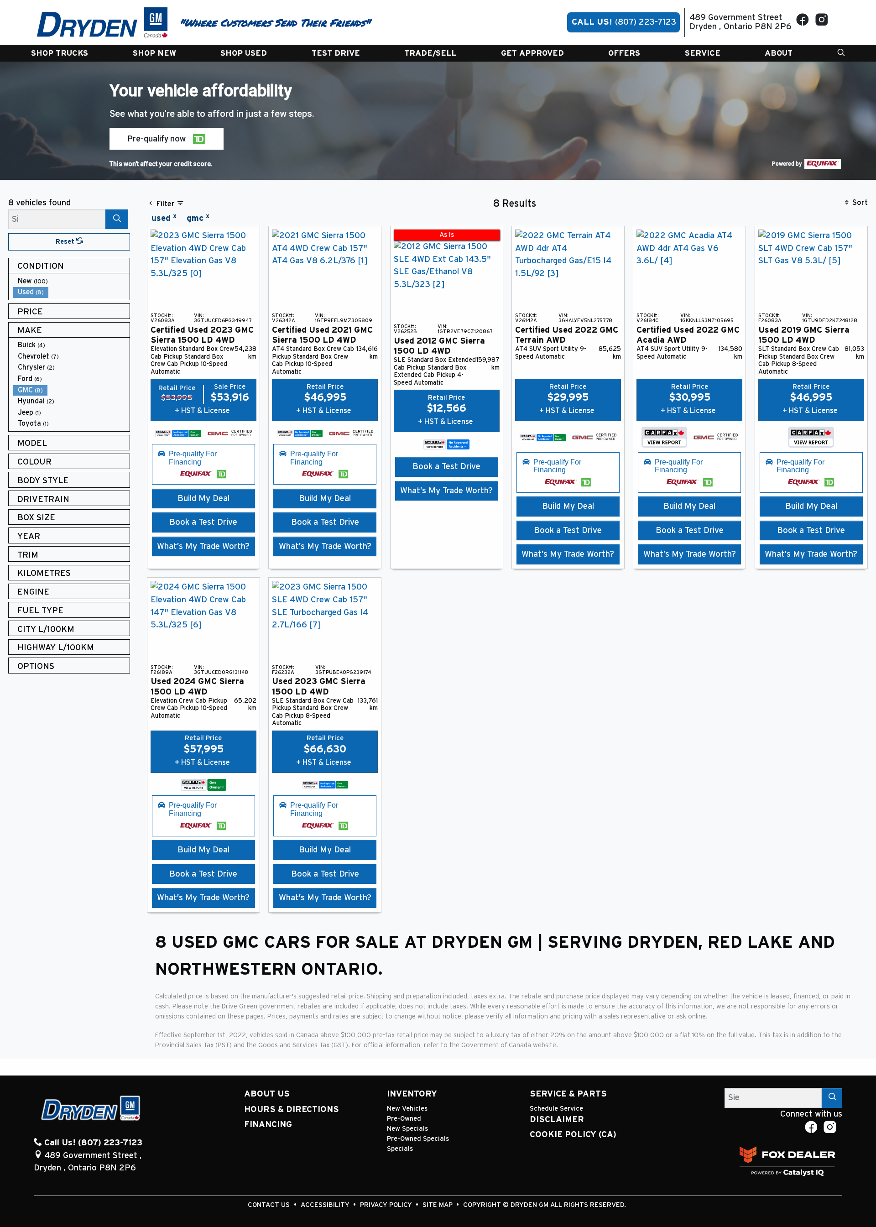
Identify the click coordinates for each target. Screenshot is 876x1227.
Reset (66, 241)
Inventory (412, 1094)
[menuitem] (71, 281)
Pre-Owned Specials (418, 1138)
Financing (268, 1124)
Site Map (438, 1204)
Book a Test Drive (203, 522)
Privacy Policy (387, 1204)
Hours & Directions (291, 1109)
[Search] (116, 219)
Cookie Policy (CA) (573, 1134)
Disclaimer (557, 1119)
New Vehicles (407, 1108)
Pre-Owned (404, 1118)
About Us (267, 1094)
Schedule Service (556, 1108)
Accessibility (326, 1204)
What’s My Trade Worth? (203, 546)
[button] (59, 53)
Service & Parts (568, 1094)
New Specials (407, 1128)
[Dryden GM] (102, 22)
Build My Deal (203, 498)
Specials (400, 1148)
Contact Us (270, 1204)
